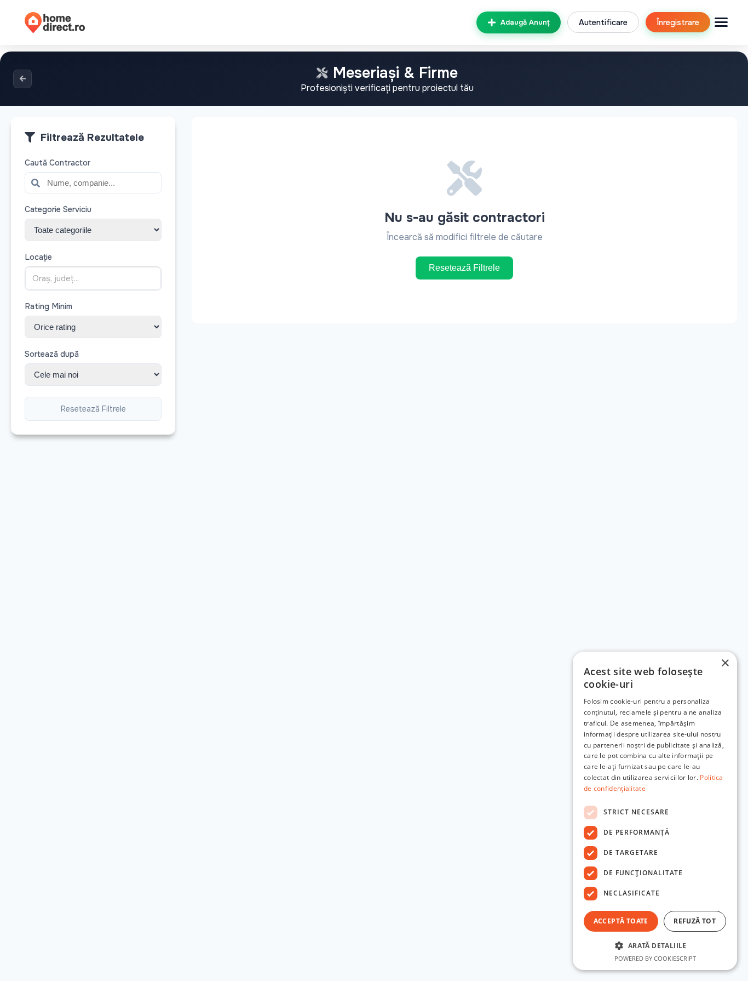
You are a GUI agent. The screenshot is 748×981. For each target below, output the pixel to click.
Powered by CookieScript (655, 958)
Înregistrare (678, 22)
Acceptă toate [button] (621, 921)
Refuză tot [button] (695, 921)
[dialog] (655, 811)
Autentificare (603, 22)
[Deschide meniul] (721, 22)
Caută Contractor (57, 163)
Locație (38, 257)
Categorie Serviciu (58, 209)
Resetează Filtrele (93, 409)
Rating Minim (48, 306)
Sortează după (52, 354)
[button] (655, 945)
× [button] (725, 663)
